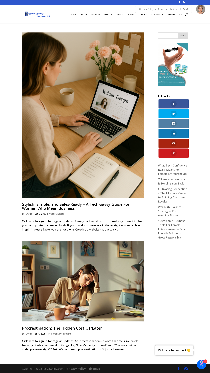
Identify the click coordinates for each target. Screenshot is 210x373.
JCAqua (28, 213)
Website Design (56, 213)
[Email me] (200, 9)
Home (73, 14)
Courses (155, 14)
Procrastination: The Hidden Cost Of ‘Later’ (62, 328)
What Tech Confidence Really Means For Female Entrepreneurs (172, 170)
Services (95, 14)
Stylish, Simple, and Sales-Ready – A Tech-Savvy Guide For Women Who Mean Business (76, 206)
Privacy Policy (76, 368)
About (84, 14)
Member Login (175, 14)
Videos (120, 14)
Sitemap (94, 368)
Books (131, 14)
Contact (143, 14)
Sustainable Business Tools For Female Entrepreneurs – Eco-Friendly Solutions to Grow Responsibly (171, 229)
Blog (106, 14)
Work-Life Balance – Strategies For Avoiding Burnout (171, 211)
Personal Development (59, 333)
